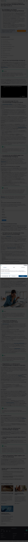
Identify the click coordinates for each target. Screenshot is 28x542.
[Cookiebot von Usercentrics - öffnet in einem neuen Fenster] (24, 265)
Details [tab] (14, 267)
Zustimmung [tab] (4, 267)
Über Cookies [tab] (23, 267)
